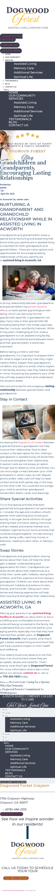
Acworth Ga (9, 199)
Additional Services (28, 72)
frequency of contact (30, 442)
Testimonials (11, 81)
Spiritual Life (23, 77)
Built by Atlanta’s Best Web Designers (14, 890)
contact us (30, 672)
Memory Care (24, 68)
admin (3, 187)
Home (7, 54)
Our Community (12, 57)
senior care (23, 199)
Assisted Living (25, 63)
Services (9, 60)
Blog (7, 84)
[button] (27, 89)
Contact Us (10, 87)
